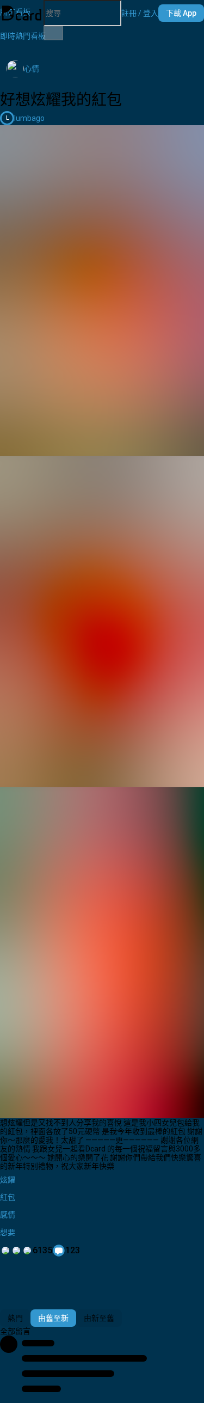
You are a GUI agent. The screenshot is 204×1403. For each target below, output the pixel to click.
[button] (139, 13)
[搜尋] (53, 33)
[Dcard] (22, 13)
